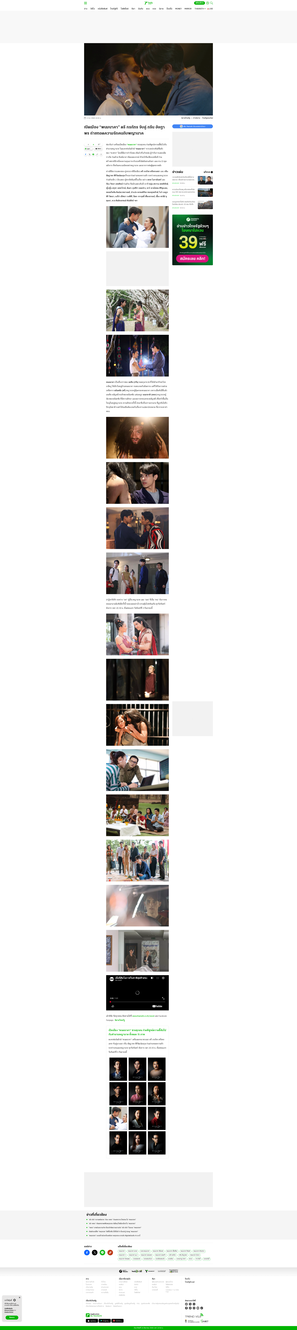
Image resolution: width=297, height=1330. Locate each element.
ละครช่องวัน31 (148, 1259)
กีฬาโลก (154, 1287)
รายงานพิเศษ (123, 1282)
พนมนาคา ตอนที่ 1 (160, 1255)
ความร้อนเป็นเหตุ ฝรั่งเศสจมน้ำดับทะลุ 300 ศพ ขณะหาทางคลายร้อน (183, 191)
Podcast (122, 1292)
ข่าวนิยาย (196, 118)
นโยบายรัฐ (89, 1287)
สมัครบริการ (199, 3)
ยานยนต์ (104, 1290)
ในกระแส (89, 1284)
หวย (135, 1287)
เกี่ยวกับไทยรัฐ (108, 1303)
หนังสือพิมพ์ (138, 1282)
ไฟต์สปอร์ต (169, 1284)
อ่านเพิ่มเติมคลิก (9, 1309)
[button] (85, 154)
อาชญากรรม (90, 1290)
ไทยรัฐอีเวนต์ (189, 1282)
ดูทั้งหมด (207, 172)
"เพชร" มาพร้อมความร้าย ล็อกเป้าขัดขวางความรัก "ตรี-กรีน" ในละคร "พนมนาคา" (115, 1228)
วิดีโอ (136, 1290)
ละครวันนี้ (206, 1259)
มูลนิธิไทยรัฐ (119, 1303)
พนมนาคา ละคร (132, 1251)
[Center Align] (19, 1297)
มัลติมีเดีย (122, 1295)
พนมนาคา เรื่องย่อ (158, 1251)
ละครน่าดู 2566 (181, 1259)
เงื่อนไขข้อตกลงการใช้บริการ (95, 1306)
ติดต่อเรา (109, 1306)
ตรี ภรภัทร (172, 1255)
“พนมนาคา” (132, 144)
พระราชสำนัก (90, 1282)
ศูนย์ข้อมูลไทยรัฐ (129, 1303)
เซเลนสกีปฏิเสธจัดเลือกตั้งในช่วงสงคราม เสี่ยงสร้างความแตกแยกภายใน (183, 178)
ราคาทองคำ (90, 1292)
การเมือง (104, 1284)
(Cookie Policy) (9, 1312)
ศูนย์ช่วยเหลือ (145, 1303)
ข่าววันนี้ (198, 1259)
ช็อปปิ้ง (187, 1279)
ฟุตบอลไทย (169, 1282)
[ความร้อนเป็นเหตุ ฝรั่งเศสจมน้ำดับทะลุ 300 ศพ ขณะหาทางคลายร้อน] (205, 192)
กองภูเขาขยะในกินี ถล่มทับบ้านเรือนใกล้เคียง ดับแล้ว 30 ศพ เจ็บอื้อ (183, 203)
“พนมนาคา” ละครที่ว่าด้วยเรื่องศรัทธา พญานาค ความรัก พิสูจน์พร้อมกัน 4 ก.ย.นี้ (114, 1236)
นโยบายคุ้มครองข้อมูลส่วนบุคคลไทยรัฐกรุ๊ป (165, 1303)
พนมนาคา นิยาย (194, 1255)
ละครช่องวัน (136, 1259)
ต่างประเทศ (175, 183)
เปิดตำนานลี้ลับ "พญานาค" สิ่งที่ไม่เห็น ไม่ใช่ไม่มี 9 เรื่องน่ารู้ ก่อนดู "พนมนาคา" (113, 1232)
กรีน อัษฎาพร (183, 1255)
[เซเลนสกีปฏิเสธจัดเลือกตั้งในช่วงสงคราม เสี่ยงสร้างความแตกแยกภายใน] (205, 180)
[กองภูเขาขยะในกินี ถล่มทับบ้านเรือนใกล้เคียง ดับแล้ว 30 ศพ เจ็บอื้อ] (205, 205)
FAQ (138, 1303)
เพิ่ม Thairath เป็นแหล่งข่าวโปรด (194, 126)
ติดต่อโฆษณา (117, 1306)
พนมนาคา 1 (122, 1255)
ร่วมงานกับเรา (97, 1303)
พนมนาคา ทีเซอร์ (185, 1251)
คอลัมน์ (121, 1284)
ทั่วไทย (103, 1282)
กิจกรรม (88, 1303)
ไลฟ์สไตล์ (137, 1292)
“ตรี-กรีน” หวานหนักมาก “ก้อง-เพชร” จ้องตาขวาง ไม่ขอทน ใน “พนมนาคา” (112, 1220)
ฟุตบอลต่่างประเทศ (158, 1282)
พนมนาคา (122, 1251)
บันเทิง (136, 1284)
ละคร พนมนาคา (145, 1251)
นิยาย (190, 1259)
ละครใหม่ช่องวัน (160, 1259)
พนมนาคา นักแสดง (124, 1259)
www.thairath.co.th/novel (143, 1016)
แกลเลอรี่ (155, 1290)
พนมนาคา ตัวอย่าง (199, 1251)
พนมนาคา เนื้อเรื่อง (172, 1251)
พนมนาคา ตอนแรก (146, 1255)
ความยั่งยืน (104, 1292)
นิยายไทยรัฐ (185, 118)
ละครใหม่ (170, 1259)
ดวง (120, 1287)
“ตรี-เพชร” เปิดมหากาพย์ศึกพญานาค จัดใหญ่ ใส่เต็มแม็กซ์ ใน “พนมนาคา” (112, 1224)
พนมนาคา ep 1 (133, 1255)
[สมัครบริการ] (192, 240)
